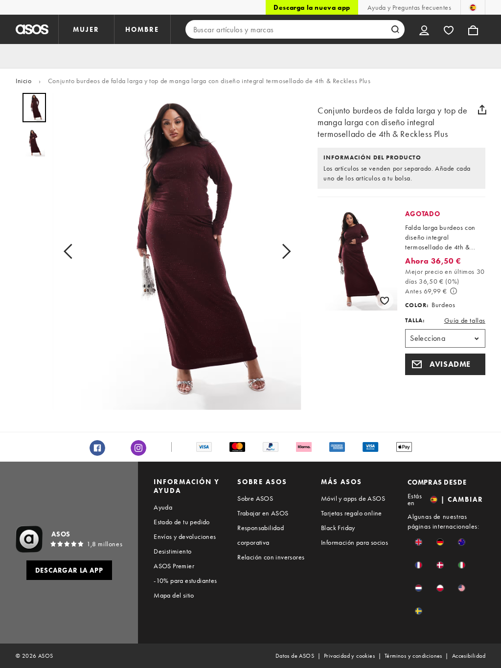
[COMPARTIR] (482, 109)
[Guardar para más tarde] (384, 300)
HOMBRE (142, 29)
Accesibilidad (468, 656)
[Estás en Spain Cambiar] (473, 7)
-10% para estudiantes (185, 580)
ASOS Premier (174, 565)
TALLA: (415, 320)
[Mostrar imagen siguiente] (283, 251)
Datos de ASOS (294, 656)
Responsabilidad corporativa (260, 535)
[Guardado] (448, 29)
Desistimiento (172, 551)
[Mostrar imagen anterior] (71, 251)
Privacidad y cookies (349, 656)
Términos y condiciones (413, 656)
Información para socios (354, 542)
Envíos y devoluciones (185, 536)
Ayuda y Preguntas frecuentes (409, 7)
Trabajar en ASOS (262, 513)
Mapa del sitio (174, 595)
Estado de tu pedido (182, 521)
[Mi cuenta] (424, 29)
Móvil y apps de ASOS (353, 498)
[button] (445, 364)
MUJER (86, 29)
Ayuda (163, 507)
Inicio (24, 80)
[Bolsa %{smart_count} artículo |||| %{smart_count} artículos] (473, 29)
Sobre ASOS (255, 498)
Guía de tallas (464, 320)
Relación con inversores (270, 557)
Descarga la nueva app (311, 7)
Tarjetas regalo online (351, 513)
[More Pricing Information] (453, 291)
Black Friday (338, 527)
